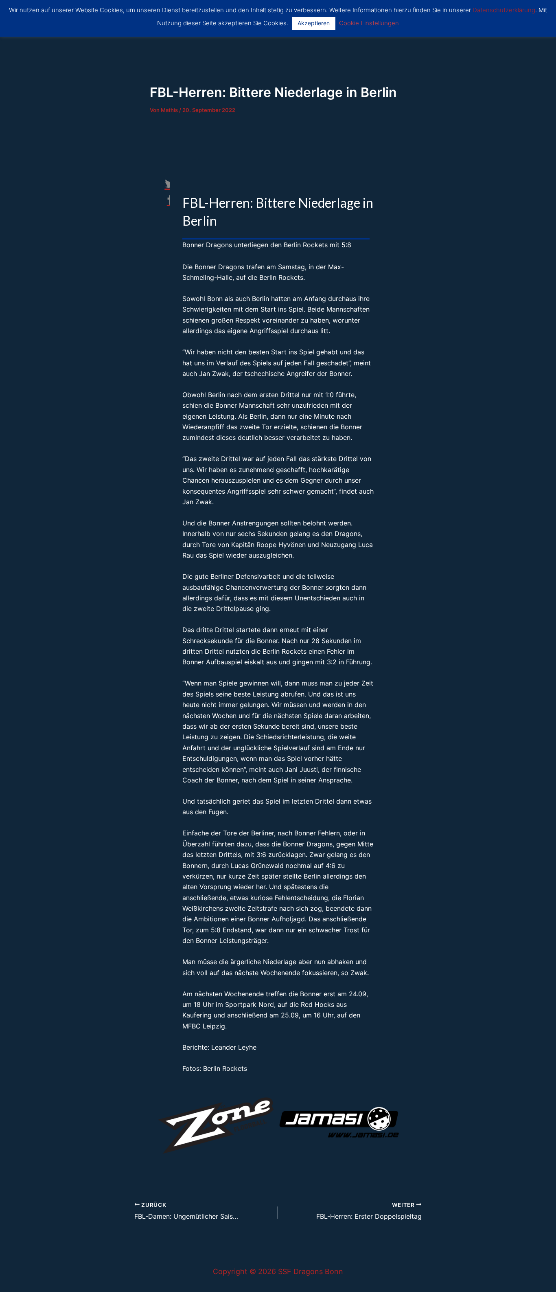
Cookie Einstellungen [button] (369, 23)
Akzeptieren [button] (314, 23)
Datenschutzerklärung (504, 10)
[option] (217, 1121)
